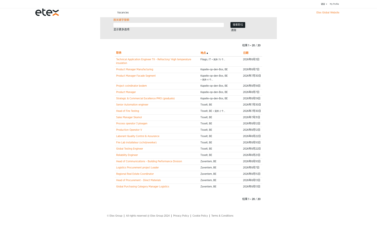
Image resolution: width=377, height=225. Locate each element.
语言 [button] (323, 4)
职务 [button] (118, 53)
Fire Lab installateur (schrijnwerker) (136, 142)
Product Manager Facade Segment (136, 76)
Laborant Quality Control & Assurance (137, 136)
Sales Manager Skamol (129, 117)
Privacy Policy (181, 216)
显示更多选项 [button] (121, 29)
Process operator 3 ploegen (131, 123)
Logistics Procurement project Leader (137, 167)
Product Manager (126, 92)
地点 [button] (204, 53)
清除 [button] (233, 30)
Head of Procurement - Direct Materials (138, 180)
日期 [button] (245, 53)
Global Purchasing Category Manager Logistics (142, 186)
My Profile (334, 4)
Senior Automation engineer (132, 104)
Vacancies (123, 12)
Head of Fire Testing (127, 111)
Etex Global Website (327, 12)
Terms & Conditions (222, 216)
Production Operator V (129, 130)
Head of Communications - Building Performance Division (149, 161)
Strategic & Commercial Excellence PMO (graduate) (145, 98)
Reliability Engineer (127, 155)
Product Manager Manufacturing (134, 69)
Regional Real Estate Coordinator (135, 174)
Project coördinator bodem (131, 86)
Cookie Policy (200, 216)
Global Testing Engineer (129, 148)
